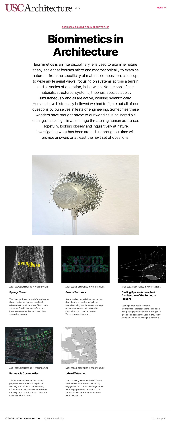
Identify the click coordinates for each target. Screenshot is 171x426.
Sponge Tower (17, 292)
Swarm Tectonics (75, 292)
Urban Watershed (75, 373)
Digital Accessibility (53, 418)
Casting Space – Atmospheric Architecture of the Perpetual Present (139, 295)
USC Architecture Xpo (27, 418)
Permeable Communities (24, 373)
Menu (160, 7)
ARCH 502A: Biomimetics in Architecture (85, 27)
